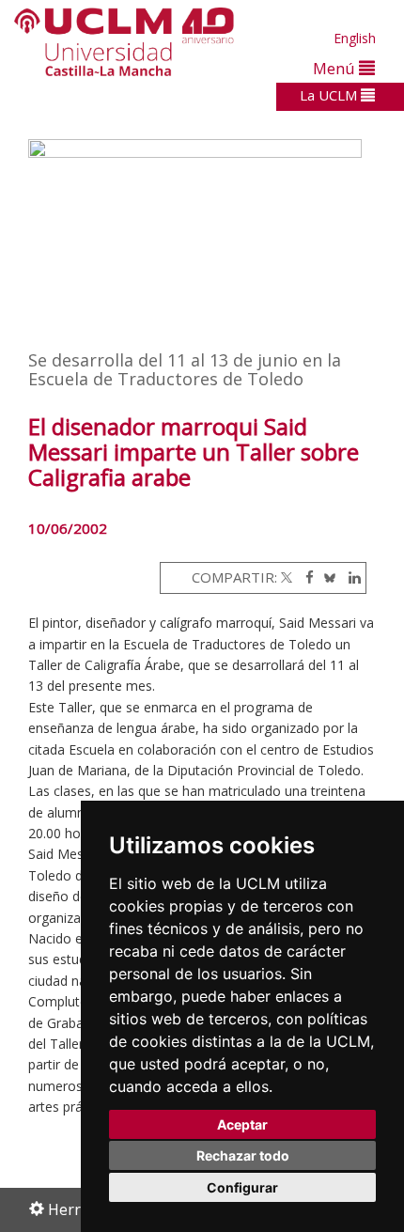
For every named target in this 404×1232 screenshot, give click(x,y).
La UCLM (330, 95)
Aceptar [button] (242, 1124)
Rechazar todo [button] (242, 1155)
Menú (336, 68)
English (355, 38)
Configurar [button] (242, 1187)
